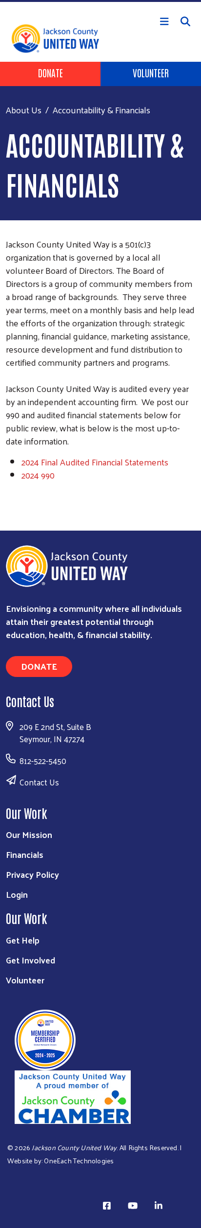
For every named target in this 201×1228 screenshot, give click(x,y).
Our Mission (29, 834)
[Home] (100, 1)
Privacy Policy (32, 874)
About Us (23, 109)
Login (17, 894)
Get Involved (30, 959)
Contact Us (39, 782)
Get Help (23, 939)
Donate (50, 72)
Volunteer (151, 72)
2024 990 (38, 475)
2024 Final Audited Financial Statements (94, 462)
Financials (24, 854)
